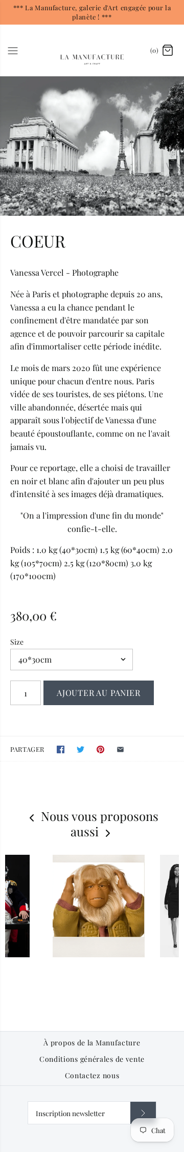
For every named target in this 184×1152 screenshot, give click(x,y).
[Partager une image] (100, 749)
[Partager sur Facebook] (60, 749)
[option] (92, 146)
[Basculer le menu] (13, 50)
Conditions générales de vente (92, 1059)
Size (17, 642)
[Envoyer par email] (120, 749)
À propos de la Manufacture (91, 1042)
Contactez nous (92, 1075)
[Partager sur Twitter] (80, 749)
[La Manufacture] (92, 50)
